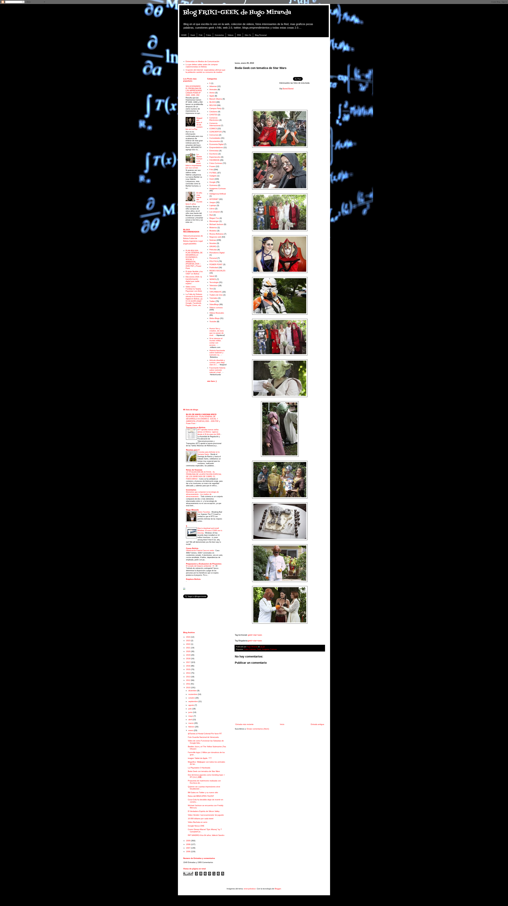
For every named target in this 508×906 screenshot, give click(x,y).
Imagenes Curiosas (269, 649)
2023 (188, 640)
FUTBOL (213, 173)
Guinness (213, 185)
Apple (211, 96)
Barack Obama (215, 99)
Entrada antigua (317, 724)
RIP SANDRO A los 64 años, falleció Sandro (206, 835)
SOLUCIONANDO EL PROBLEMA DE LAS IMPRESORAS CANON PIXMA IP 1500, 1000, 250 (194, 90)
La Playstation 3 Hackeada (199, 768)
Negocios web (215, 237)
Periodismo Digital (216, 253)
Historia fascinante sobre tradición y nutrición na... (217, 352)
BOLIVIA (213, 105)
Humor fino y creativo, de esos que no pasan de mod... (216, 331)
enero (191, 730)
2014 (188, 673)
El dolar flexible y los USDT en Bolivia (194, 272)
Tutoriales (213, 298)
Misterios (213, 227)
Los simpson (214, 212)
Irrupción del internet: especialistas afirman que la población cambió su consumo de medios (205, 71)
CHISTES (213, 115)
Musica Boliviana (216, 234)
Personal (213, 258)
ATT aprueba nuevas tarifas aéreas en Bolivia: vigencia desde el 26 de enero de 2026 (209, 432)
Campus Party (215, 108)
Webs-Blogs (214, 318)
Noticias (212, 240)
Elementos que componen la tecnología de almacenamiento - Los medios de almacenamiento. (202, 494)
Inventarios (191, 490)
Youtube (212, 321)
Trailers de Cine (216, 295)
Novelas (212, 243)
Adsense (213, 86)
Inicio (282, 724)
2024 (188, 637)
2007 (188, 848)
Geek (192, 35)
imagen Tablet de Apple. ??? (200, 758)
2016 (188, 666)
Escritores (213, 154)
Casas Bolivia (192, 548)
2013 (188, 677)
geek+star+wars (255, 635)
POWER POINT (216, 264)
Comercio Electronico (214, 119)
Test (211, 289)
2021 (188, 648)
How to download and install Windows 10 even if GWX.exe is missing (210, 530)
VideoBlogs (214, 304)
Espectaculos (215, 157)
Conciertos (219, 35)
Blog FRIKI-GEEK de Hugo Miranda (237, 12)
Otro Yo (248, 35)
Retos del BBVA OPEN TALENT (201, 796)
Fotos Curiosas (250, 649)
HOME (184, 35)
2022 (188, 644)
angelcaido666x (189, 244)
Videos (230, 35)
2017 (188, 662)
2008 (188, 844)
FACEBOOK (214, 160)
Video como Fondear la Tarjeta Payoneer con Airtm (194, 289)
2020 (188, 651)
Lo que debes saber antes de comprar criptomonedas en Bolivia (202, 65)
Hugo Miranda (192, 510)
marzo (191, 723)
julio (190, 709)
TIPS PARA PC (215, 292)
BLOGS (212, 102)
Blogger (278, 889)
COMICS (213, 128)
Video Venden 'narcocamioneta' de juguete (206, 815)
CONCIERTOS (215, 132)
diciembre (192, 690)
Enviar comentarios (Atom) (258, 729)
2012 (188, 680)
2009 (188, 841)
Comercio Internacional (214, 124)
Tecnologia (213, 282)
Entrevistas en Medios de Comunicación (202, 61)
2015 (188, 669)
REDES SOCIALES (217, 271)
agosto (191, 705)
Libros (212, 209)
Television (213, 285)
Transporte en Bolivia (195, 427)
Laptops (212, 205)
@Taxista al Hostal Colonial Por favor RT (205, 734)
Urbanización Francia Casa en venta (200, 550)
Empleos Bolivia (193, 579)
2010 (188, 687)
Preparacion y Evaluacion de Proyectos (203, 564)
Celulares (213, 112)
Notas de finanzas (194, 470)
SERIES (212, 279)
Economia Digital (216, 144)
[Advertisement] (254, 47)
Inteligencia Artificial (217, 194)
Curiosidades (214, 138)
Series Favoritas (204, 512)
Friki (200, 35)
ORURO (212, 246)
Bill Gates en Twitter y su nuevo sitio (203, 792)
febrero (191, 727)
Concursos (213, 135)
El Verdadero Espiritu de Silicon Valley (203, 811)
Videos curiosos (216, 307)
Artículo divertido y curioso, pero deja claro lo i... (217, 362)
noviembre (193, 694)
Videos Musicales (216, 313)
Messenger (214, 221)
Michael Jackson (216, 224)
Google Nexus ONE (196, 826)
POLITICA (213, 261)
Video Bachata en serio (197, 822)
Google (212, 182)
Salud (211, 276)
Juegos (212, 202)
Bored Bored (288, 88)
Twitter (212, 301)
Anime (212, 93)
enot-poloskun (250, 889)
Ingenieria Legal (196, 241)
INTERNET (214, 199)
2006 (188, 851)
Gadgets (213, 176)
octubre (191, 698)
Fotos (208, 35)
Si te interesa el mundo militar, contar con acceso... (215, 341)
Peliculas (213, 250)
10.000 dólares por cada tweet (200, 818)
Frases (212, 166)
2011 (188, 684)
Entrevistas (214, 151)
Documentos (214, 141)
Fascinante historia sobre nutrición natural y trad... (217, 370)
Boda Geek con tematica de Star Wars (204, 771)
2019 (188, 655)
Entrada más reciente (244, 724)
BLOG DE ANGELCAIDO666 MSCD (201, 414)
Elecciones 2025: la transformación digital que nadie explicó (194, 280)
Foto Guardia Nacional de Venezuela (203, 737)
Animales (213, 89)
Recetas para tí (192, 450)
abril (190, 719)
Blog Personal (261, 35)
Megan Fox (214, 218)
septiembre (193, 701)
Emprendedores (216, 147)
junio (190, 712)
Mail (211, 215)
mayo (191, 716)
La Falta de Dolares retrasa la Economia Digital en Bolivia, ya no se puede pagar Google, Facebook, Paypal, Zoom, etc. (194, 299)
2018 (188, 658)
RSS (239, 35)
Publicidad (213, 267)
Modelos (213, 231)
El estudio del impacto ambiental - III (200, 566)
